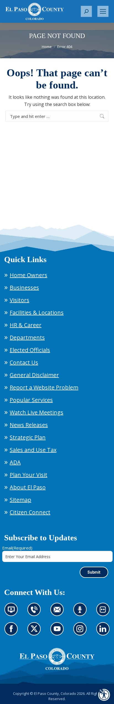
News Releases (29, 425)
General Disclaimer (34, 375)
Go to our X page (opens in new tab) (35, 632)
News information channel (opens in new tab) (13, 612)
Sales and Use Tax (33, 450)
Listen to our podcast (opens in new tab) (81, 612)
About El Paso (28, 487)
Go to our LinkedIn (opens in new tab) (104, 632)
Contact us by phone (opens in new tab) (35, 612)
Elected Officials (30, 350)
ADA (15, 462)
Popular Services (31, 400)
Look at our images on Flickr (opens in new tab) (105, 612)
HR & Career (26, 325)
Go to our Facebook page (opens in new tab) (12, 632)
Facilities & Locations (37, 312)
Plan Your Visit (28, 474)
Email (17, 548)
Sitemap (20, 499)
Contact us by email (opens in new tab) (59, 612)
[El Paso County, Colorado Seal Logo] (57, 659)
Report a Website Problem (44, 387)
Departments (27, 337)
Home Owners (28, 275)
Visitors (19, 300)
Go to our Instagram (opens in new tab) (82, 632)
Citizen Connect (30, 512)
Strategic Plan (28, 437)
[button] (86, 11)
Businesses (24, 287)
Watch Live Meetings (36, 412)
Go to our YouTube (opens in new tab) (58, 632)
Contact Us (24, 362)
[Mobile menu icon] (102, 11)
